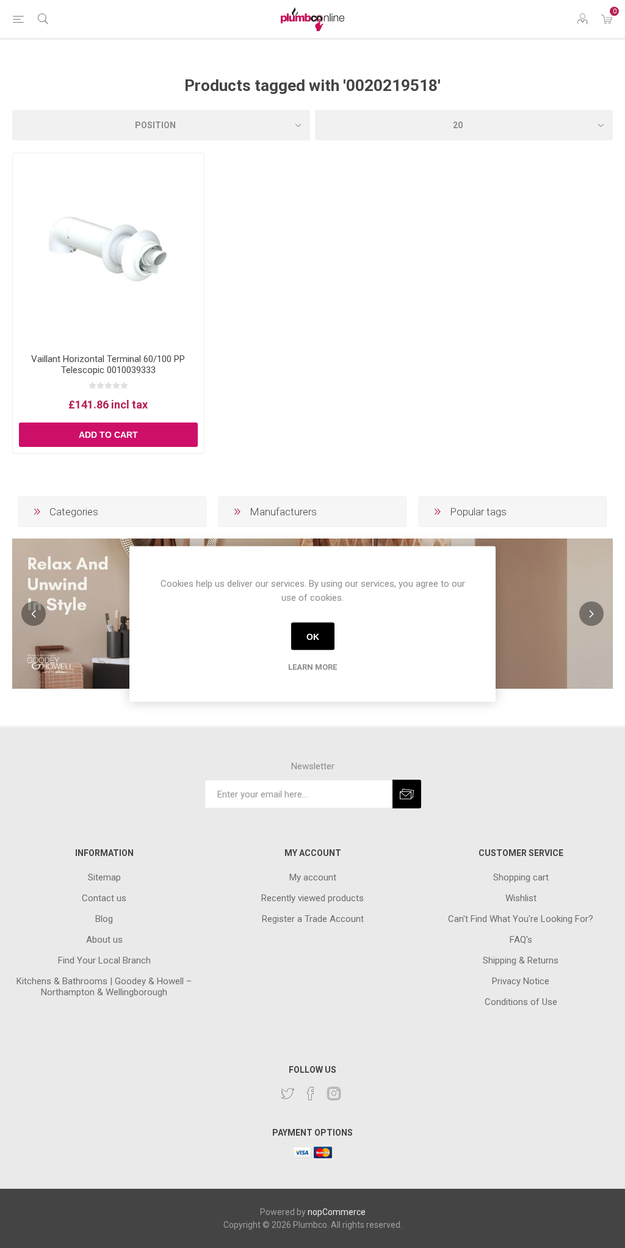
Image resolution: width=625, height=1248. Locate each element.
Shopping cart (521, 877)
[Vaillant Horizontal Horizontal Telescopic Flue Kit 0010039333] (108, 248)
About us (104, 939)
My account (312, 877)
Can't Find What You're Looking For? (520, 918)
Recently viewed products (312, 898)
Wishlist (520, 898)
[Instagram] (334, 1093)
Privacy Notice (520, 981)
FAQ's (521, 939)
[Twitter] (287, 1093)
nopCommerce (337, 1212)
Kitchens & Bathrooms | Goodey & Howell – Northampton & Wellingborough (104, 987)
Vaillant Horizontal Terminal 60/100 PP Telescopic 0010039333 (108, 364)
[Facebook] (310, 1093)
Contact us (104, 898)
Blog (104, 918)
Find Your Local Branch (104, 960)
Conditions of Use (521, 1001)
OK (312, 636)
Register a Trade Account (313, 918)
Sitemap (104, 877)
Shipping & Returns (520, 960)
